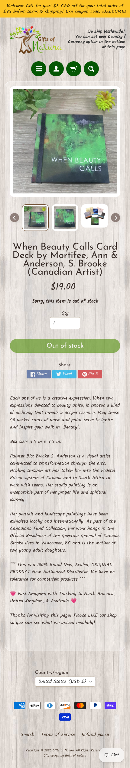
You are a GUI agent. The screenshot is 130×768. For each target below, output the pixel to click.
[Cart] (73, 68)
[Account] (56, 68)
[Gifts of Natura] (35, 39)
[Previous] (14, 217)
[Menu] (38, 68)
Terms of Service (58, 734)
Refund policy (95, 734)
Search (27, 734)
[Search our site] (91, 68)
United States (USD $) (62, 681)
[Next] (115, 217)
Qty (65, 313)
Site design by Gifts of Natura (65, 755)
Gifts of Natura (63, 750)
